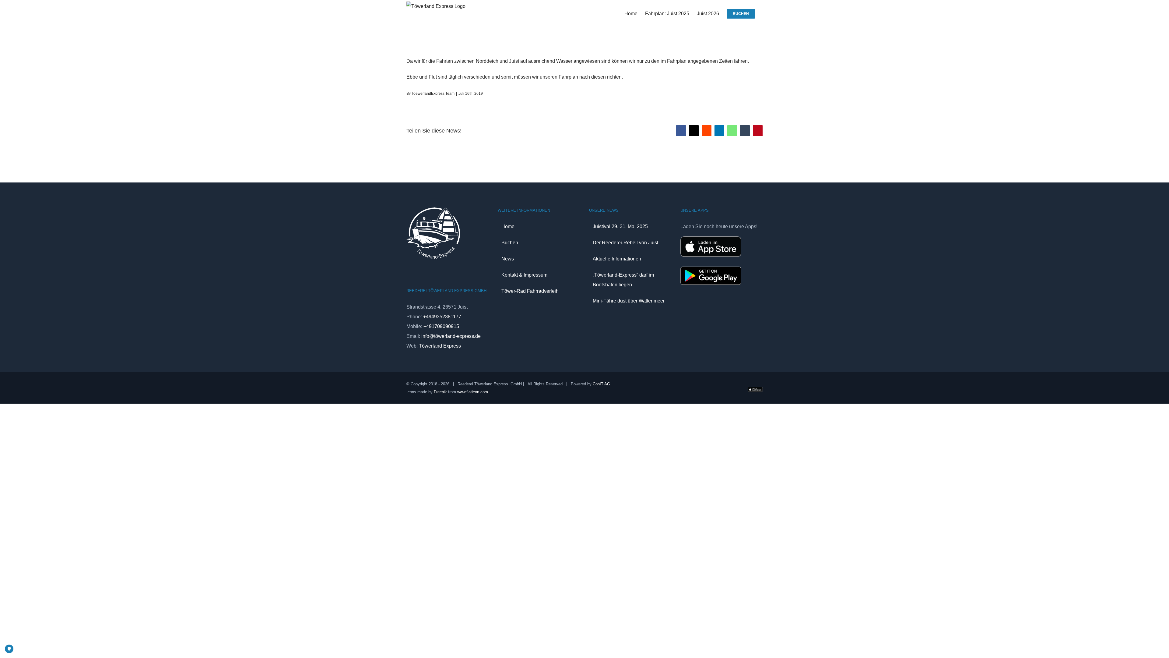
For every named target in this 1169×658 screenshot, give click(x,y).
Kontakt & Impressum (524, 275)
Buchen (509, 242)
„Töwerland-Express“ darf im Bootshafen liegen (623, 279)
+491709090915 (441, 326)
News (507, 258)
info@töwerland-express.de (451, 336)
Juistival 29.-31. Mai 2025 (620, 226)
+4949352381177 (442, 316)
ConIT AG (601, 384)
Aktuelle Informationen (617, 258)
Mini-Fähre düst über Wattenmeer (629, 300)
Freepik (440, 392)
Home (507, 226)
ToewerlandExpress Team (433, 93)
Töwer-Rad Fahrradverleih (530, 291)
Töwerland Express (440, 345)
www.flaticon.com (472, 392)
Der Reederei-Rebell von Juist (625, 242)
